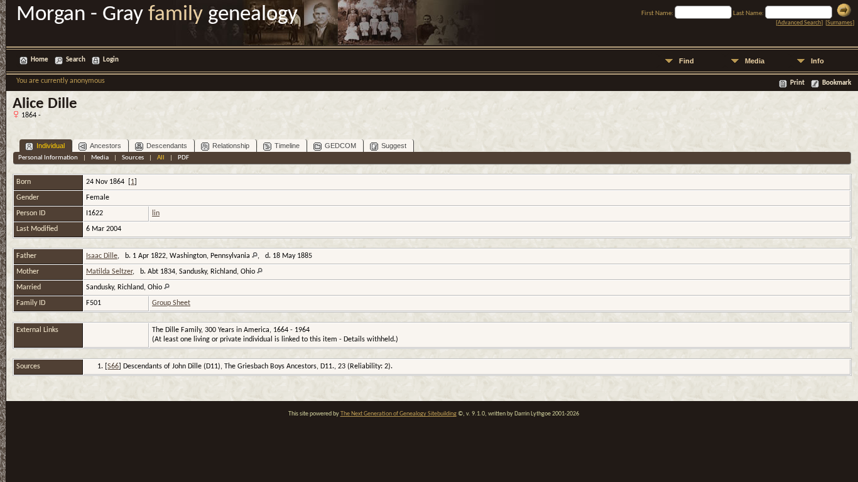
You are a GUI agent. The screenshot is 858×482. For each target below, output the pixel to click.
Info (817, 61)
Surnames (839, 22)
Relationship (230, 145)
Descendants (166, 145)
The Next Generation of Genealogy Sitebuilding (398, 413)
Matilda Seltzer (109, 272)
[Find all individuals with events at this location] (255, 256)
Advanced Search (799, 22)
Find (686, 61)
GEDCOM (340, 145)
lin (156, 213)
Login (111, 59)
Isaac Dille (101, 256)
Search (75, 59)
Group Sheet (171, 303)
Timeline (287, 145)
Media (754, 61)
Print (797, 83)
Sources (133, 157)
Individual (50, 145)
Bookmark (836, 83)
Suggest (393, 145)
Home (39, 59)
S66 (113, 366)
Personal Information (48, 157)
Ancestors (105, 145)
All (161, 157)
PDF (183, 157)
